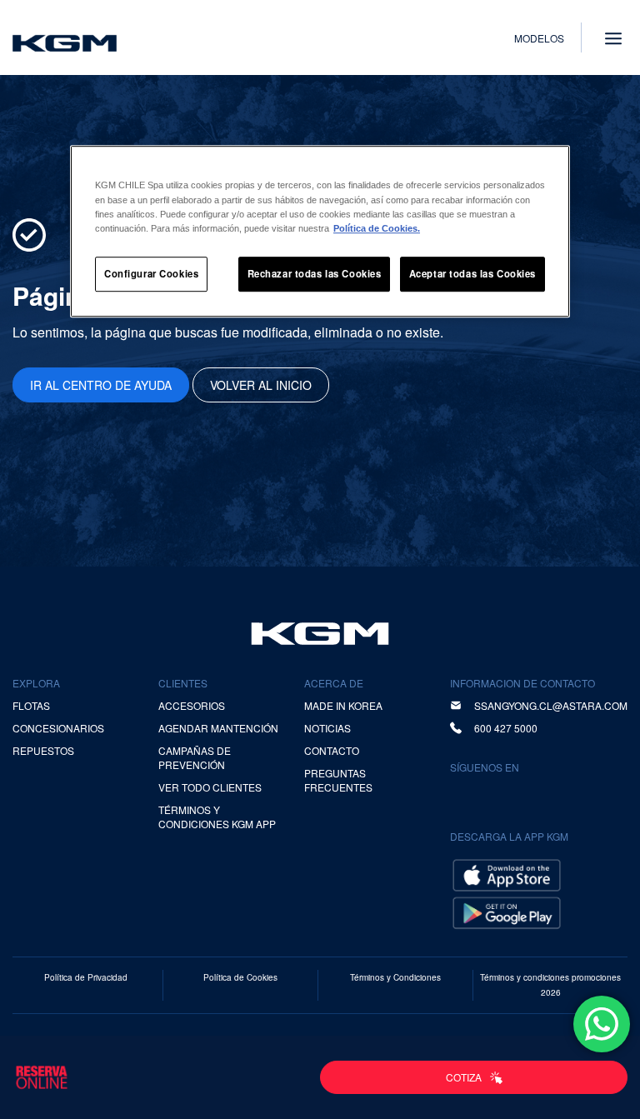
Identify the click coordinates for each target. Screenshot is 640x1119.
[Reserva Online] (41, 1077)
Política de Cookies (240, 977)
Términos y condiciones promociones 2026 (550, 985)
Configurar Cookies (151, 273)
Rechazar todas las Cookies (315, 273)
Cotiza (464, 1077)
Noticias (327, 728)
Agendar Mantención (218, 728)
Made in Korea (343, 705)
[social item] (466, 794)
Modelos (539, 38)
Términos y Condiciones (395, 977)
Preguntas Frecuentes (338, 780)
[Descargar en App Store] (506, 873)
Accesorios (191, 705)
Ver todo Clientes (210, 787)
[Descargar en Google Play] (506, 911)
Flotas (31, 705)
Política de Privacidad (86, 977)
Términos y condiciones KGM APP (217, 816)
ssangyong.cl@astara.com (551, 705)
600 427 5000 (506, 728)
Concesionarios (58, 728)
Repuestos (43, 750)
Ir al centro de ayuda (101, 385)
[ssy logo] (320, 634)
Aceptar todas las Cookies (472, 273)
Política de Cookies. (376, 228)
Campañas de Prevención (194, 757)
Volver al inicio (261, 385)
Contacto (331, 750)
